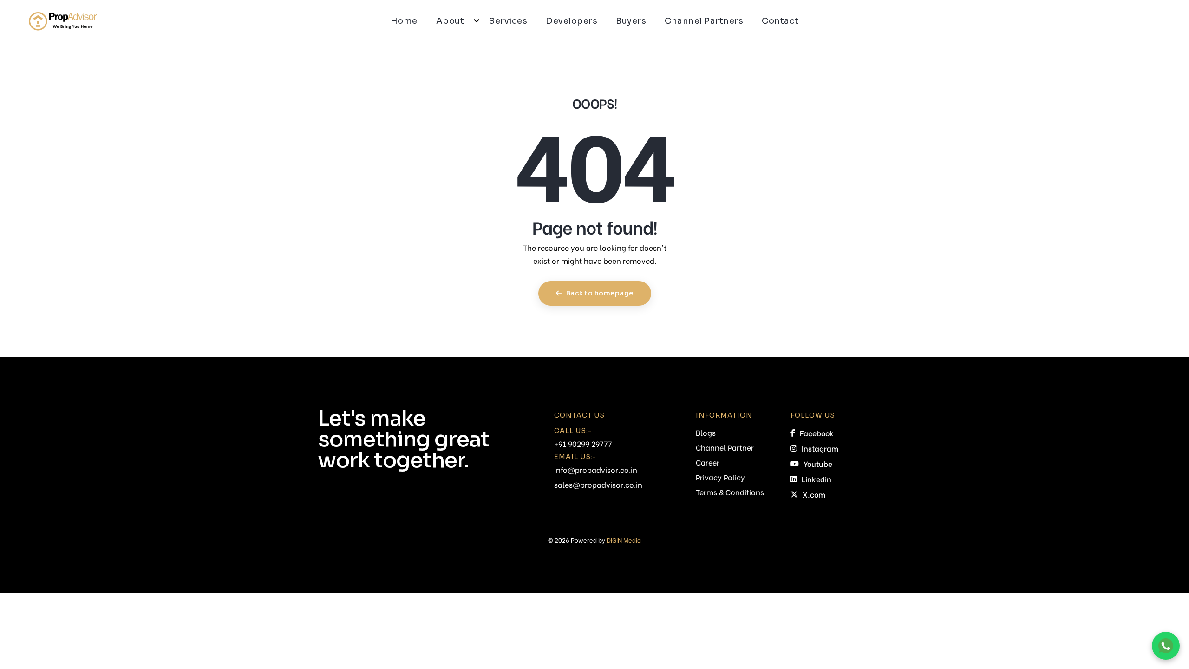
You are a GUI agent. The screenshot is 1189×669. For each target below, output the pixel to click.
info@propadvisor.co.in (595, 469)
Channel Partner (725, 447)
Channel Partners (704, 21)
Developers (571, 21)
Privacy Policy (720, 477)
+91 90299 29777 (583, 443)
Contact (780, 21)
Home (404, 21)
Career (707, 462)
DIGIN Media (624, 539)
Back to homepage (599, 293)
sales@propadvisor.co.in (598, 484)
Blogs (706, 432)
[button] (476, 21)
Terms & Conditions (730, 491)
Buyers (631, 21)
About (450, 21)
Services (508, 21)
